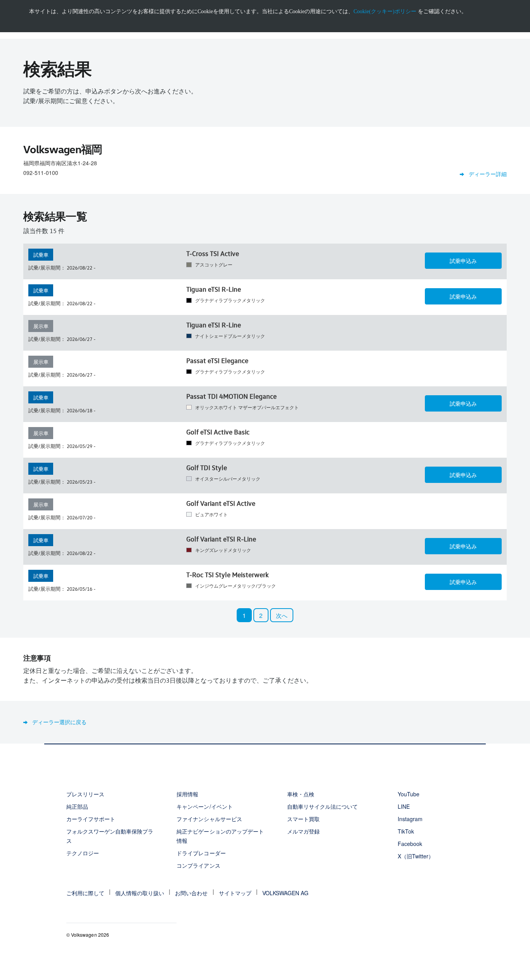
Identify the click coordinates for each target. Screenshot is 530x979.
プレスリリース (85, 794)
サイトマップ (235, 893)
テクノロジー (82, 853)
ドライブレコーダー (201, 853)
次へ (282, 615)
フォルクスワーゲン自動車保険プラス (110, 835)
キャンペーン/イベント (204, 806)
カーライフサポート (90, 819)
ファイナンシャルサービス (209, 819)
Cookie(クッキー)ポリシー (384, 11)
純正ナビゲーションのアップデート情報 (220, 835)
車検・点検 (300, 794)
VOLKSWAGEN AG (285, 893)
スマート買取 (303, 819)
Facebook (410, 844)
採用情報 (187, 794)
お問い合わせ (191, 893)
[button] (463, 261)
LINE (404, 806)
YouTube (408, 794)
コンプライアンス (198, 865)
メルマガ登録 (303, 831)
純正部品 (77, 806)
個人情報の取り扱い (139, 893)
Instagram (410, 819)
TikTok (406, 831)
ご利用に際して (85, 893)
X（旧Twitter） (416, 856)
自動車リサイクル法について (322, 806)
